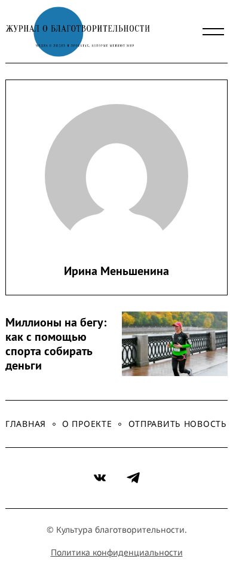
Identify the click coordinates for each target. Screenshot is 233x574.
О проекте (87, 423)
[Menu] (213, 31)
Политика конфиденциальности (117, 552)
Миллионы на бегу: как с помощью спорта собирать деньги (55, 344)
